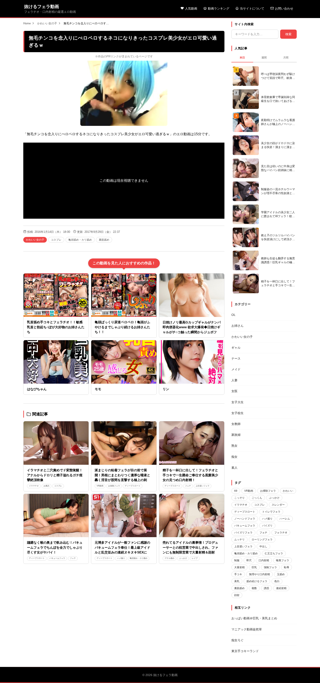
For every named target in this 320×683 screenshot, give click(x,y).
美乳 (236, 581)
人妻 (234, 380)
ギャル (236, 347)
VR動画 (100, 486)
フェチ (188, 486)
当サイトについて (252, 8)
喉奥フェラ (282, 560)
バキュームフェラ (57, 558)
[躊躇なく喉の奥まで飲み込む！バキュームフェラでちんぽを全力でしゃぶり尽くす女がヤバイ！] (56, 515)
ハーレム (285, 518)
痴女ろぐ (237, 640)
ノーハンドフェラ (244, 518)
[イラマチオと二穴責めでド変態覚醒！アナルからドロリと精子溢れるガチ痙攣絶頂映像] (56, 443)
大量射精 (239, 567)
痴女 (234, 456)
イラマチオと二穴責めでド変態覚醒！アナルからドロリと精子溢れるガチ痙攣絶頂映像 (55, 475)
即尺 (249, 560)
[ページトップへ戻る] (309, 674)
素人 (234, 467)
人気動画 (191, 8)
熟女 (234, 445)
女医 (234, 391)
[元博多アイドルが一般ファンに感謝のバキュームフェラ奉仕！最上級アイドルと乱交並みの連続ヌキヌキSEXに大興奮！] (123, 515)
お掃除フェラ (114, 486)
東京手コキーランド (245, 651)
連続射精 (281, 588)
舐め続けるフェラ (256, 581)
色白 (277, 581)
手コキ (238, 574)
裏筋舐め (104, 239)
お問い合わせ (284, 8)
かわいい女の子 (47, 23)
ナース (236, 358)
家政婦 (236, 434)
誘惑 (266, 588)
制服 (236, 560)
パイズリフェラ (243, 532)
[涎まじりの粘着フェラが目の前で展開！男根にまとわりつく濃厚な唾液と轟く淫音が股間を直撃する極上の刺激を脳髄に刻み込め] (123, 443)
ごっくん (257, 497)
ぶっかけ (183, 558)
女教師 (236, 424)
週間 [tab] (264, 57)
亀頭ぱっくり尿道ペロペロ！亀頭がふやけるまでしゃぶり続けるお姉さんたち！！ (122, 327)
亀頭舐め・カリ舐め (80, 239)
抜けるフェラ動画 (41, 6)
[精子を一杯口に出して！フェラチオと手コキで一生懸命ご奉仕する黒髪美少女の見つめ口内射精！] (191, 443)
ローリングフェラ (262, 539)
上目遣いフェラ (202, 486)
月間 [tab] (285, 57)
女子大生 (237, 402)
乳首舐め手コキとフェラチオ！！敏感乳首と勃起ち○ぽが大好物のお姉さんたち (55, 327)
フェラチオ (280, 532)
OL (233, 315)
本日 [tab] (242, 57)
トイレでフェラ (271, 511)
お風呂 (46, 486)
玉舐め (281, 574)
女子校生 (237, 413)
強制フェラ (270, 567)
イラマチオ (34, 486)
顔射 (236, 595)
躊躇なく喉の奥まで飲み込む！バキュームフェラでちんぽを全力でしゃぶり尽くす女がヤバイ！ (55, 547)
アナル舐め (169, 558)
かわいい (288, 490)
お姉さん (237, 325)
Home (27, 23)
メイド (236, 369)
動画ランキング (218, 8)
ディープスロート (132, 486)
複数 (254, 588)
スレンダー (278, 504)
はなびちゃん (37, 389)
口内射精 (264, 560)
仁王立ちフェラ (274, 553)
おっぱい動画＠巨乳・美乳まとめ (254, 618)
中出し (263, 546)
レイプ (195, 558)
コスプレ (56, 239)
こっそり (239, 497)
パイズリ (267, 525)
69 (235, 490)
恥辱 (286, 567)
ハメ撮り (121, 558)
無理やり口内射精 (259, 574)
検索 (288, 34)
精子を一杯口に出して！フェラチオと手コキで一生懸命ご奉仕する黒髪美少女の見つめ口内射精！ (190, 475)
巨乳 (254, 567)
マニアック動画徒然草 (246, 629)
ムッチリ (239, 539)
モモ (98, 389)
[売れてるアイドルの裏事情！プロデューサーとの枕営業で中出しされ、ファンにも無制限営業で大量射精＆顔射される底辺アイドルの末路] (191, 515)
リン (166, 389)
